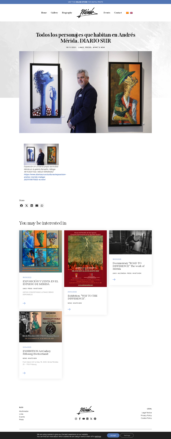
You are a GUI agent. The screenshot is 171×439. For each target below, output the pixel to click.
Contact (118, 12)
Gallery (54, 12)
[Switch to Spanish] (127, 12)
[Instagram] (76, 418)
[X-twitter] (91, 418)
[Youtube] (83, 418)
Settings (127, 435)
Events (107, 12)
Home (44, 12)
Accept (113, 435)
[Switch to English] (131, 12)
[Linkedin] (87, 418)
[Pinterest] (95, 418)
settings (98, 436)
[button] (21, 205)
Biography (67, 12)
